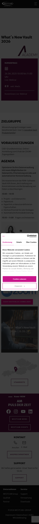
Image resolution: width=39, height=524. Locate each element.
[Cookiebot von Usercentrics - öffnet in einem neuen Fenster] (28, 236)
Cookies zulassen (19, 279)
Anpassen (18, 286)
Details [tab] (19, 242)
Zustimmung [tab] (7, 242)
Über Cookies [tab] (31, 242)
